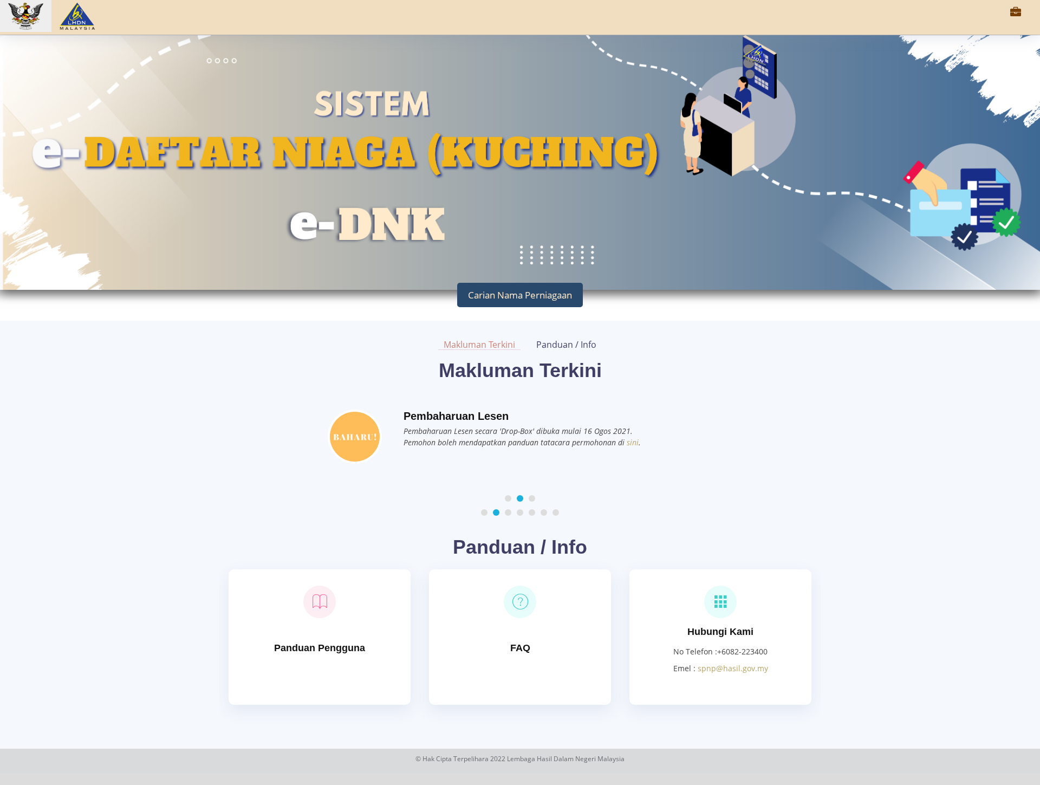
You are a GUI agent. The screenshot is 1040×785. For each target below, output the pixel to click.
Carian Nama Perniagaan (520, 295)
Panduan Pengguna (319, 648)
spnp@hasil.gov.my (733, 668)
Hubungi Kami (720, 631)
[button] (508, 498)
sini (633, 442)
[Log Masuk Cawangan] (1015, 13)
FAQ (520, 648)
